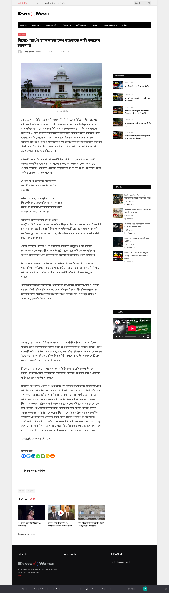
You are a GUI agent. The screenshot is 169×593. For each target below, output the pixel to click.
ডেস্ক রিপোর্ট (130, 219)
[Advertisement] (83, 198)
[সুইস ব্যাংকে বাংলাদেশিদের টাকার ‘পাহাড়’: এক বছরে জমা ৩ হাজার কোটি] (91, 512)
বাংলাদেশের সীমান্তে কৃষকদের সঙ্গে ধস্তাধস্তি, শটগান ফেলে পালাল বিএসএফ (137, 137)
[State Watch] (33, 14)
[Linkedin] (33, 456)
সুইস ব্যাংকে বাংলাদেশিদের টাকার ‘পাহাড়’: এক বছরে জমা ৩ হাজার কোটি (91, 524)
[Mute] (144, 336)
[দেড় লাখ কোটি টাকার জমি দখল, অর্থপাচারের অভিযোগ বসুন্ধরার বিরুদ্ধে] (61, 512)
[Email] (43, 456)
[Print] (52, 456)
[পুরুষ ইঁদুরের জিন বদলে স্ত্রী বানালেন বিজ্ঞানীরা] (118, 85)
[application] (132, 328)
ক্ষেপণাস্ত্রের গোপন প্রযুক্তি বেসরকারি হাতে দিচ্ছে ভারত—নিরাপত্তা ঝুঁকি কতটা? (137, 112)
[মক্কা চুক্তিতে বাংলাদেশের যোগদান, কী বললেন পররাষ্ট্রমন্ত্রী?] (118, 97)
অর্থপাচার (21, 491)
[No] (166, 589)
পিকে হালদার (30, 491)
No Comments (54, 52)
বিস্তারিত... (21, 575)
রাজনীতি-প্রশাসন (81, 25)
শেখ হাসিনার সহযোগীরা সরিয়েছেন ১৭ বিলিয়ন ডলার (29, 524)
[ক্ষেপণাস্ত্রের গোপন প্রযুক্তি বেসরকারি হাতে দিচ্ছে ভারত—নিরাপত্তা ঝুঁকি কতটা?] (118, 110)
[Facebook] (23, 456)
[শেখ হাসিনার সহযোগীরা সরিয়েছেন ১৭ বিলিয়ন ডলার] (31, 512)
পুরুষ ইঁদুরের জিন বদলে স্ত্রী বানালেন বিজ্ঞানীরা (137, 86)
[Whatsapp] (38, 456)
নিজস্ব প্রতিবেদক (29, 52)
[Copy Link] (48, 456)
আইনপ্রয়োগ (35, 25)
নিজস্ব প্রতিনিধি (131, 204)
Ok (145, 589)
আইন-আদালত (22, 35)
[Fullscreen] (148, 336)
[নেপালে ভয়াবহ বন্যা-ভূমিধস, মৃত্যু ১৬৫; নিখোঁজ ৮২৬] (118, 122)
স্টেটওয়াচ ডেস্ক (131, 233)
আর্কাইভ (124, 25)
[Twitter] (28, 456)
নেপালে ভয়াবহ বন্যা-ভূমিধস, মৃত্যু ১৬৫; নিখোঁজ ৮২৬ (138, 124)
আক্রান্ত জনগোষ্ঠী (51, 25)
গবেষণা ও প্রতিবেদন (109, 25)
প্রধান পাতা (23, 25)
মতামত (95, 25)
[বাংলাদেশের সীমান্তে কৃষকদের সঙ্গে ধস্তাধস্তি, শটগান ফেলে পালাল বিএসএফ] (118, 135)
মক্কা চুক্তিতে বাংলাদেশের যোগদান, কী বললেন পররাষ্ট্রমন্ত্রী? (48, 3)
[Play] (116, 336)
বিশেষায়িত (66, 25)
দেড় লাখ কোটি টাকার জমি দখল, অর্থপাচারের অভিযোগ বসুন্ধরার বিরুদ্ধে (60, 524)
